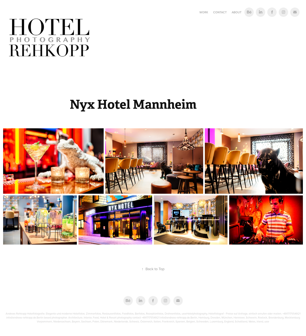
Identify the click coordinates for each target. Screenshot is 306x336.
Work (203, 12)
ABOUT (236, 12)
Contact (220, 12)
